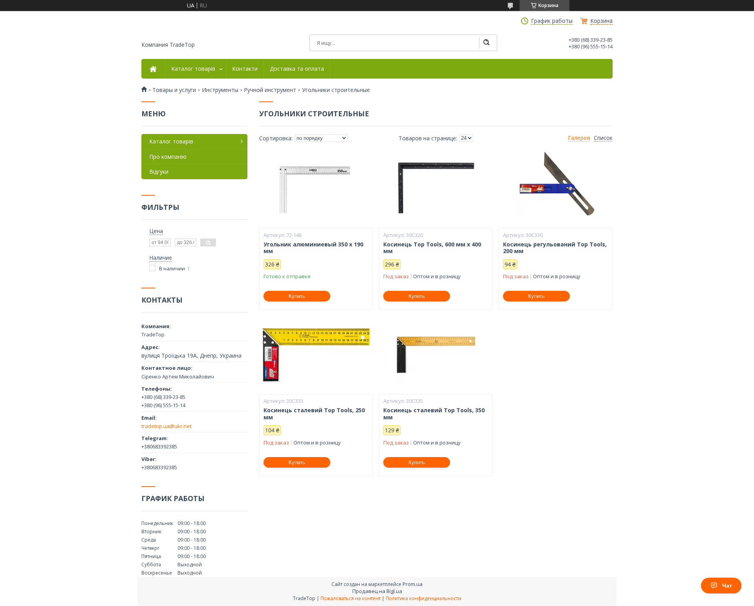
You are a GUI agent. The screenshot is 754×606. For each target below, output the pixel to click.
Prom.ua (413, 584)
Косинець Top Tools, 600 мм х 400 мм (432, 248)
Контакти (245, 68)
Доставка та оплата (297, 68)
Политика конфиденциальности (423, 598)
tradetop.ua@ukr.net (166, 426)
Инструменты (220, 90)
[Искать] (486, 42)
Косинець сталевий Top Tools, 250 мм (314, 414)
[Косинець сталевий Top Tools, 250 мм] (316, 355)
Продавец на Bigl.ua (377, 591)
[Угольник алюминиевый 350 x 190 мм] (316, 189)
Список (603, 137)
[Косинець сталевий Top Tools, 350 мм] (436, 355)
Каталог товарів (193, 68)
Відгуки (158, 171)
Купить (297, 296)
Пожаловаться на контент (350, 598)
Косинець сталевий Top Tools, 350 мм (434, 414)
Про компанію (168, 156)
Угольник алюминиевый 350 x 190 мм (313, 248)
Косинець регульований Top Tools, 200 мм (555, 248)
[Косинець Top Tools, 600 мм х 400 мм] (436, 189)
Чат (727, 585)
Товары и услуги (174, 90)
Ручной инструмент (270, 90)
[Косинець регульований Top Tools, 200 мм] (556, 189)
